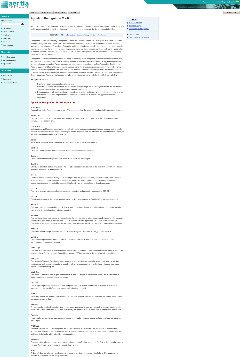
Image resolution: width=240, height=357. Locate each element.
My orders (7, 64)
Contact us (7, 79)
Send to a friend (135, 23)
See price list (134, 34)
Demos (79, 35)
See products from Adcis (139, 37)
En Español (231, 2)
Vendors (6, 35)
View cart (206, 2)
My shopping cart (9, 60)
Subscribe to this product (139, 29)
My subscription (9, 57)
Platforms (6, 38)
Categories (7, 28)
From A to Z (7, 42)
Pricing (86, 35)
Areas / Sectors (8, 32)
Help (223, 2)
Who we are (7, 76)
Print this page (135, 26)
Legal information (10, 82)
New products (8, 45)
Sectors (93, 35)
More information (68, 35)
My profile (216, 2)
